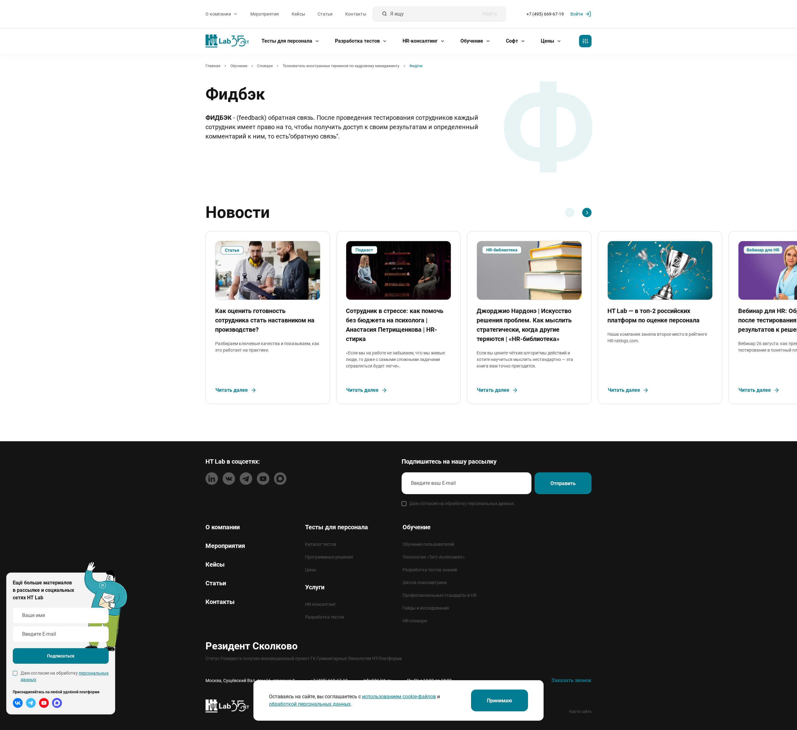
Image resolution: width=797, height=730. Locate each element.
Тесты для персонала (288, 41)
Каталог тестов (320, 544)
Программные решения (329, 557)
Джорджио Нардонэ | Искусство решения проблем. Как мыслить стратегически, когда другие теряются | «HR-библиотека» (524, 325)
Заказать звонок (571, 680)
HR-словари (415, 620)
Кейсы (298, 14)
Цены (548, 41)
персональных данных (491, 503)
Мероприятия (264, 14)
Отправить (563, 483)
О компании (218, 14)
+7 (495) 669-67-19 (545, 14)
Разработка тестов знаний (430, 569)
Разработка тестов (358, 41)
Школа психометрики (425, 582)
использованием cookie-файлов (399, 697)
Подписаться (60, 655)
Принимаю (499, 701)
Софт (512, 41)
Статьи (325, 14)
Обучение (472, 41)
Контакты (355, 14)
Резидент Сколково (251, 646)
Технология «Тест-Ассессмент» (434, 557)
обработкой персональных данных (310, 704)
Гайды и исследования (426, 608)
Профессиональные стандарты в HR (440, 595)
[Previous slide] (569, 212)
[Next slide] (587, 212)
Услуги (314, 587)
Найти (490, 14)
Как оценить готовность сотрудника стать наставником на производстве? (264, 320)
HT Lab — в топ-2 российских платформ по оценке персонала (653, 315)
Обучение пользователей (428, 544)
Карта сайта (580, 711)
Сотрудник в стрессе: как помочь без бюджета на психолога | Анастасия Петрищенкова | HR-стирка (394, 325)
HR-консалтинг (421, 41)
